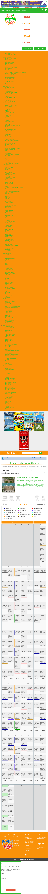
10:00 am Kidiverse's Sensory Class (10, 617)
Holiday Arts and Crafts (9, 379)
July (6, 504)
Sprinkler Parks (8, 150)
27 (28, 735)
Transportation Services (9, 81)
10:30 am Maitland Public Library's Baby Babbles (29, 606)
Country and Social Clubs (10, 112)
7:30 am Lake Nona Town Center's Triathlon (42, 697)
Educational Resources (9, 62)
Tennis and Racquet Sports (10, 358)
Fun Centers (7, 120)
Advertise (18, 10)
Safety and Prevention (9, 286)
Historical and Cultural (9, 272)
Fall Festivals (7, 373)
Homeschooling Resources (10, 93)
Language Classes (8, 276)
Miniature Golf (8, 134)
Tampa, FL (28, 845)
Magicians (7, 230)
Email (2, 873)
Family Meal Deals (8, 310)
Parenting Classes (8, 283)
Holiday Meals (8, 383)
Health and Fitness (8, 339)
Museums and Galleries (9, 136)
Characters (7, 212)
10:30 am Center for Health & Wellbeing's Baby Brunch (11, 673)
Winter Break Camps (9, 55)
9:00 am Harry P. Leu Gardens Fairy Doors (36, 592)
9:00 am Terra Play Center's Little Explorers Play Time (10, 572)
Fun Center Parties (8, 225)
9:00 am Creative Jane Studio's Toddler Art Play (10, 593)
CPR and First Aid (8, 174)
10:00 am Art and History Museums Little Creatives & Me (23, 716)
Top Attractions (8, 157)
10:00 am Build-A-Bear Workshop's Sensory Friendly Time (17, 618)
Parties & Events (6, 200)
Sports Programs (6, 325)
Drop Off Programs (8, 61)
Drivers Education (8, 267)
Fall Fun (6, 374)
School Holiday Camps (9, 53)
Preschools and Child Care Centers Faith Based (14, 71)
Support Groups (8, 98)
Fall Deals (7, 372)
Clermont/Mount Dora (41, 7)
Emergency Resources (9, 87)
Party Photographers (9, 236)
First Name (3, 878)
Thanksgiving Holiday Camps (10, 54)
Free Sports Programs (9, 335)
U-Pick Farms (7, 408)
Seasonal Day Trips (9, 400)
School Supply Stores (9, 319)
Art (5, 255)
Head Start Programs (9, 63)
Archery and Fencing (9, 326)
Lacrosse (7, 343)
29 (40, 735)
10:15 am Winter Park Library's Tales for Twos (30, 774)
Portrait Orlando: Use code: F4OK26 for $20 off (28, 477)
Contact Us (16, 845)
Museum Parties (8, 233)
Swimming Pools (8, 152)
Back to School (8, 368)
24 (8, 735)
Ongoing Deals (8, 394)
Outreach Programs (9, 282)
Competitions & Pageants (25, 514)
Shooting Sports (8, 349)
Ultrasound (7, 196)
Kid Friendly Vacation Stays (10, 129)
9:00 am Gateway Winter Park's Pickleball (36, 604)
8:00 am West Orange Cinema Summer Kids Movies (23, 572)
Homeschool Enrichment (10, 273)
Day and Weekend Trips (9, 114)
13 (28, 629)
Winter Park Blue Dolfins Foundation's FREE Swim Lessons (43, 689)
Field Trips (7, 116)
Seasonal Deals (8, 401)
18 (15, 683)
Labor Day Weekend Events (10, 392)
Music (6, 279)
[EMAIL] (43, 498)
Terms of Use (17, 840)
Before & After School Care (10, 58)
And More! (28, 850)
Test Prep (7, 80)
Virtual (6, 296)
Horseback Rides (8, 126)
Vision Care (7, 197)
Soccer (6, 351)
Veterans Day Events (9, 410)
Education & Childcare (7, 57)
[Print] (37, 498)
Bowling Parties (8, 206)
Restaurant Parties (8, 244)
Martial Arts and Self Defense (11, 344)
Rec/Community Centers (10, 143)
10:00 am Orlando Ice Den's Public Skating (30, 583)
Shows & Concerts (24, 510)
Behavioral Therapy (9, 167)
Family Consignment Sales (10, 376)
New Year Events (8, 393)
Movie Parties (7, 231)
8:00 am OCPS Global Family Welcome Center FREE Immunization (17, 572)
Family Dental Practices (9, 179)
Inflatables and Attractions (10, 228)
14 (34, 629)
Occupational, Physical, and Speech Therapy (14, 187)
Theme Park (22, 516)
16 (2, 683)
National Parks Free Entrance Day (17, 740)
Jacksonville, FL (29, 847)
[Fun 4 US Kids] (10, 19)
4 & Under (7, 254)
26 (21, 735)
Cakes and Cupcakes (9, 207)
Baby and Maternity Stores (10, 300)
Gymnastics (7, 338)
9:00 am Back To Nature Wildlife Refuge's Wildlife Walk (4, 673)
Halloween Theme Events (10, 378)
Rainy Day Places (8, 141)
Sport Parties (7, 249)
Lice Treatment (8, 185)
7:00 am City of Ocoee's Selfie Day (17, 632)
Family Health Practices (9, 181)
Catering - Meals (8, 211)
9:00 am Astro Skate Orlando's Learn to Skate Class (42, 767)
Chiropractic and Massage (10, 173)
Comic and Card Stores (9, 305)
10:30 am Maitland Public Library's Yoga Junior (10, 716)
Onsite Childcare (8, 69)
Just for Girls (7, 274)
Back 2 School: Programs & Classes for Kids (42, 549)
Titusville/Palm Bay (28, 7)
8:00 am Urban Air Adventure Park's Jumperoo (42, 651)
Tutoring (6, 82)
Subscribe (11, 890)
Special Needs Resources (10, 97)
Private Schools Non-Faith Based (11, 74)
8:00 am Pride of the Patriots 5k (42, 723)
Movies (6, 135)
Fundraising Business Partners (11, 92)
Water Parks (7, 162)
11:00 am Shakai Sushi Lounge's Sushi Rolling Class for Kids (11, 775)
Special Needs (23, 508)
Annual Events (8, 367)
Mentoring (7, 277)
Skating (6, 145)
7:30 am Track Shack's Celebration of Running (42, 643)
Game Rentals (8, 226)
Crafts (6, 263)
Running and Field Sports (10, 348)
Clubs (6, 260)
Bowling (6, 110)
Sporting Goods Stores (9, 320)
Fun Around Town (6, 102)
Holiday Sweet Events (9, 391)
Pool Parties (7, 243)
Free (35, 516)
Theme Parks (7, 155)
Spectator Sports (8, 147)
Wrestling (7, 363)
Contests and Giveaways (10, 370)
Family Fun (8, 508)
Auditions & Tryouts (10, 512)
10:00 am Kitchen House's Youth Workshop (17, 716)
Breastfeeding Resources (10, 171)
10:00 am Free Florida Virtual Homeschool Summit (36, 725)
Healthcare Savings (9, 182)
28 (34, 735)
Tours (6, 158)
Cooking (6, 262)
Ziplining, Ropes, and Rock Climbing (12, 163)
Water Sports (7, 362)
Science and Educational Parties (11, 245)
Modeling (7, 278)
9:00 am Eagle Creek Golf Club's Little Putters (4, 715)
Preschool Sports (8, 346)
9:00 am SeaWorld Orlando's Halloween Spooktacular (4, 799)
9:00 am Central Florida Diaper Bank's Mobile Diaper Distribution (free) (30, 574)
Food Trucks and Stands (10, 224)
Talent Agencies (8, 100)
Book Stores (7, 302)
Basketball (7, 329)
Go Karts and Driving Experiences (11, 123)
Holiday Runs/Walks (9, 387)
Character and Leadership (10, 258)
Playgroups (7, 96)
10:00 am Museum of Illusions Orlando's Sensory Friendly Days (30, 707)
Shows (6, 402)
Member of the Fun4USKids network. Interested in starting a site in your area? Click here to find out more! (29, 840)
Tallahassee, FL (29, 848)
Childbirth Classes (8, 172)
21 (34, 683)
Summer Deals (8, 405)
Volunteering (7, 297)
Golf (6, 336)
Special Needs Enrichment (10, 289)
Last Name (3, 884)
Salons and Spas (8, 144)
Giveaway (24, 10)
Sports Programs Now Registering (11, 354)
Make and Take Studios (9, 133)
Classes (7, 514)
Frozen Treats (8, 312)
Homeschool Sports (9, 340)
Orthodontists (7, 188)
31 (8, 785)
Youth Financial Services (10, 101)
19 (21, 683)
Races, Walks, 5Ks (38, 508)
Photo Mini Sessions (9, 396)
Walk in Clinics (8, 198)
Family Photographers (9, 91)
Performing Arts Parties (9, 240)
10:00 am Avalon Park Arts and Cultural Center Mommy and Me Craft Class (30, 662)
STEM (6, 291)
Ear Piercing (7, 308)
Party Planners (8, 238)
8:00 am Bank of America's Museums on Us (43, 557)
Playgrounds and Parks (9, 139)
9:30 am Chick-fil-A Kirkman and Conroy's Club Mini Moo (17, 606)
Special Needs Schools (9, 78)
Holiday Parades (8, 384)
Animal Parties (8, 201)
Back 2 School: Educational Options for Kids (42, 535)
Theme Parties (8, 250)
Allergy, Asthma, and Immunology (11, 166)
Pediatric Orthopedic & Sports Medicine (12, 191)
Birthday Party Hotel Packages (11, 205)
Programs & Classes (7, 253)
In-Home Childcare (8, 66)
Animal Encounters (8, 106)
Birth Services (7, 169)
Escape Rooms (8, 115)
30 (2, 785)
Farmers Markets (8, 311)
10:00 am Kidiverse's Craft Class (23, 671)
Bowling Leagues (8, 330)
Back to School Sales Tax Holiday (43, 528)
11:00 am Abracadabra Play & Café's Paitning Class (30, 618)
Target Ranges (8, 153)
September (40, 504)
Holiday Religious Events (10, 386)
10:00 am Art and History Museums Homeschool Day (36, 774)
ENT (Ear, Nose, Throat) (10, 177)
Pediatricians (7, 193)
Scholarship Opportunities (10, 77)
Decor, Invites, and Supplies (10, 217)
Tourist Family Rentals (9, 322)
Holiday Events (8, 381)
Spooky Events (8, 403)
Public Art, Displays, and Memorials (12, 140)
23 (2, 735)
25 (15, 735)
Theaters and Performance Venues (12, 154)
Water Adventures (8, 160)
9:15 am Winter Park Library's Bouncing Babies (17, 767)
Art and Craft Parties (9, 202)
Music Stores (7, 316)
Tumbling (7, 359)
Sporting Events (37, 512)
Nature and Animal (8, 281)
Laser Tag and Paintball (9, 130)
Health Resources (6, 164)
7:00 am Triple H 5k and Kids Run (42, 617)
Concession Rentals (9, 215)
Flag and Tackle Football (10, 334)
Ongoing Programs (10, 516)
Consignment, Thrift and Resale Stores (12, 306)
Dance (6, 264)
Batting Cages (8, 109)
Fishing (6, 117)
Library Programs (38, 510)
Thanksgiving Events (9, 406)
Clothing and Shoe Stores (10, 303)
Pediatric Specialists (9, 192)
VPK (6, 85)
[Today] (18, 498)
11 (15, 629)
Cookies (6, 216)
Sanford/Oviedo (16, 7)
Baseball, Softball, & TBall (10, 327)
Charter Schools (8, 59)
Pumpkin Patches (8, 397)
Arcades (6, 107)
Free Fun (7, 119)
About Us (16, 843)
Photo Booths (7, 241)
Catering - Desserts (9, 210)
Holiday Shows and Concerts (10, 389)
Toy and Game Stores (9, 324)
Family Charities (8, 88)
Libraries (6, 131)
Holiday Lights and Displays (10, 382)
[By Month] (5, 498)
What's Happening (6, 365)
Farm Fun (7, 377)
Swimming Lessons (9, 357)
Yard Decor (7, 252)
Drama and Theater (9, 265)
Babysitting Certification (9, 257)
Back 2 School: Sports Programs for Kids (43, 542)
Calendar (8, 10)
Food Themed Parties (9, 222)
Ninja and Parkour (8, 345)
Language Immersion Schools (11, 67)
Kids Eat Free (7, 315)
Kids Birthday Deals (9, 229)
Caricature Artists (8, 209)
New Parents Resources (10, 95)
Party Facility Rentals (9, 235)
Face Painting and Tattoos (10, 221)
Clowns (6, 214)
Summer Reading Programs (10, 295)
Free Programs (8, 271)
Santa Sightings (8, 398)
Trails (6, 159)
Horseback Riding (8, 341)
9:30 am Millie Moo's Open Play (30, 632)
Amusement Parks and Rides (10, 105)
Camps (4, 52)
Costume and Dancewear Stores (11, 307)
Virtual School (7, 83)
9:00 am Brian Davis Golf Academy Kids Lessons (43, 758)
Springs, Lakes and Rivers (10, 149)
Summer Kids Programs (9, 293)
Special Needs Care (9, 195)
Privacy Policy (17, 842)
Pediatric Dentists (8, 190)
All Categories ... (9, 518)
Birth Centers (7, 168)
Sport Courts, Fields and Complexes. (12, 148)
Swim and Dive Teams (9, 355)
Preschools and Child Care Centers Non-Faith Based (15, 72)
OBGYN (6, 186)
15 (40, 629)
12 (21, 629)
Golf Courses (7, 124)
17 (8, 683)
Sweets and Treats (8, 321)
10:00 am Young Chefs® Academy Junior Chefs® (23, 759)
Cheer (6, 331)
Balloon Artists (8, 203)
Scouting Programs (9, 287)
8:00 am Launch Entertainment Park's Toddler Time (43, 660)
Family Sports (7, 333)
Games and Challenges (9, 121)
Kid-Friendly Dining (8, 314)
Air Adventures (8, 104)
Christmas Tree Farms (9, 369)
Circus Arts (7, 259)
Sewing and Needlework (10, 288)
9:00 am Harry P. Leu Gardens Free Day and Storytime (10, 584)
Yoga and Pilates (8, 364)
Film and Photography (9, 269)
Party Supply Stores (9, 239)
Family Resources (6, 86)
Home (3, 10)
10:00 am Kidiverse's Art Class (30, 591)
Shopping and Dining (7, 298)
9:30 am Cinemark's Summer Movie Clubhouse (23, 618)
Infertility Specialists (9, 183)
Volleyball (7, 360)
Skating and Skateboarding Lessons (12, 350)
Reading (6, 76)
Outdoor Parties (8, 234)
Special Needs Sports (9, 353)
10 (8, 629)
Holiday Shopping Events (10, 388)
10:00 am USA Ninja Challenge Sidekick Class (23, 660)
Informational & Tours (11, 510)
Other (21, 512)
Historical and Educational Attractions (12, 125)
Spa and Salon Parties (9, 246)
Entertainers (7, 220)
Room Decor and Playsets (10, 317)
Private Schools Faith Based (10, 73)
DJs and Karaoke (8, 219)
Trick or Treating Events (9, 407)
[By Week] (11, 498)
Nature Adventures (8, 138)
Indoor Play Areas (8, 128)
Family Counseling (8, 178)
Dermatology (7, 176)
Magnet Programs (8, 68)
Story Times (7, 292)
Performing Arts (8, 284)
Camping (7, 111)
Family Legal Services (9, 90)
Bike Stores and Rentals (9, 301)
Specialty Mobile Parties (9, 248)
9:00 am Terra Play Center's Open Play (36, 583)
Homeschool (7, 64)
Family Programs (8, 268)
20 (28, 683)
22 (40, 683)
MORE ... (44, 561)
